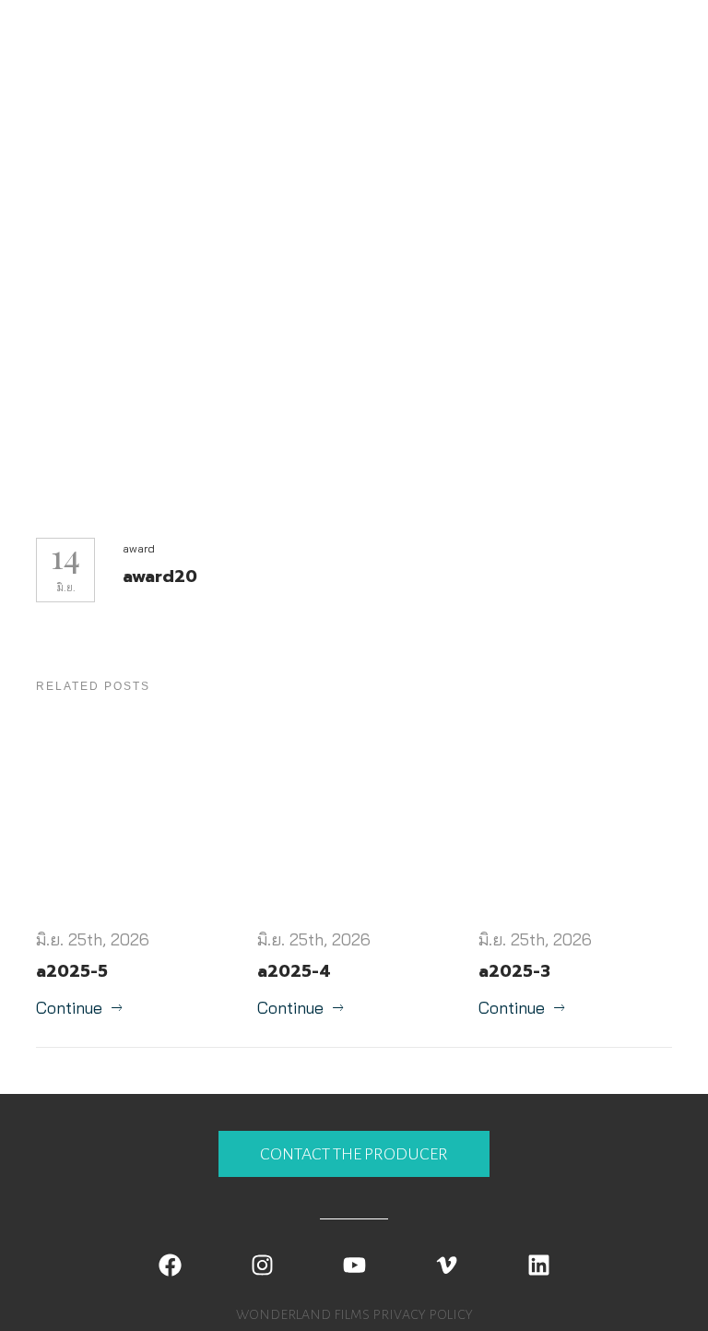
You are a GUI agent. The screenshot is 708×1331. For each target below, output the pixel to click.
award (139, 548)
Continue (69, 1007)
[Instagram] (262, 1265)
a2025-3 (514, 971)
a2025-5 (72, 971)
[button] (354, 1154)
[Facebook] (170, 1265)
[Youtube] (354, 1265)
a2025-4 (294, 971)
